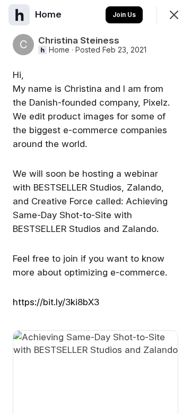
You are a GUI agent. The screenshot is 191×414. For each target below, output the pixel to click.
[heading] (49, 14)
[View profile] (19, 14)
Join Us (124, 15)
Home (59, 50)
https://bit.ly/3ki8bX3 (56, 302)
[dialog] (95, 207)
